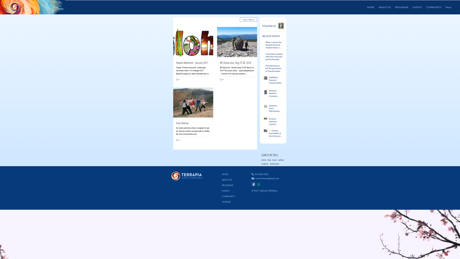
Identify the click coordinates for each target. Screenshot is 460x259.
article (263, 160)
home (274, 160)
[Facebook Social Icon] (253, 184)
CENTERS (226, 202)
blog (269, 160)
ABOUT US (227, 180)
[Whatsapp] (259, 184)
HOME (225, 174)
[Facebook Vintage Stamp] (281, 25)
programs (265, 164)
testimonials (274, 164)
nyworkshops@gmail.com (267, 178)
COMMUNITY (228, 196)
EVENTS (226, 191)
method (281, 160)
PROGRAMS (227, 185)
